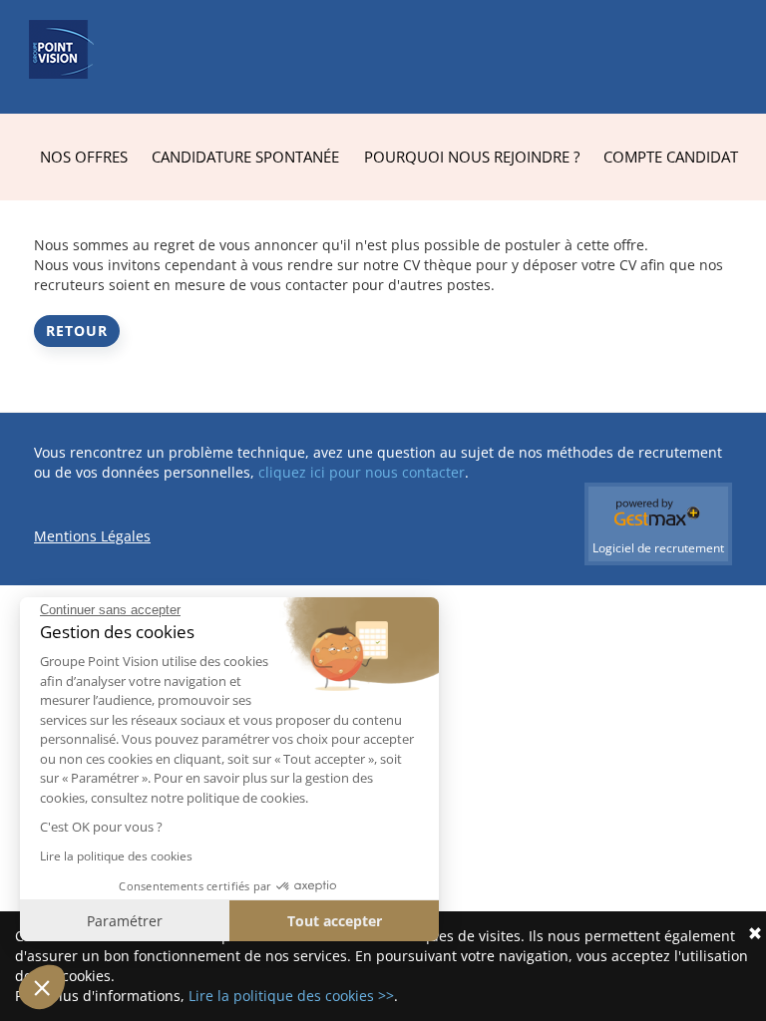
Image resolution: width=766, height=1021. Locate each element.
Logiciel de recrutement (658, 547)
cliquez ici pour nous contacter (361, 472)
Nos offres (84, 157)
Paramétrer (125, 920)
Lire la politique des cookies (116, 856)
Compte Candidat (670, 157)
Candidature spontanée (245, 157)
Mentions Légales (92, 535)
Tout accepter (334, 920)
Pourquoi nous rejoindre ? (471, 157)
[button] (42, 987)
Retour (77, 330)
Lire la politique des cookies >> (291, 995)
